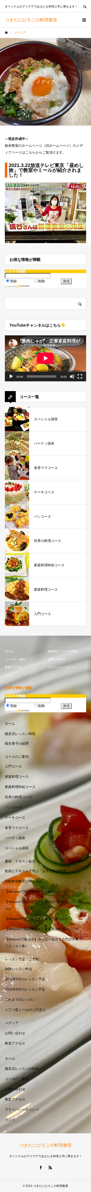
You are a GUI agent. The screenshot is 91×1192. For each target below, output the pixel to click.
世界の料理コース (18, 797)
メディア (11, 1023)
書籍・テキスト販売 (20, 861)
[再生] (11, 376)
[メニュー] (83, 20)
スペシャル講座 (17, 848)
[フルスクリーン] (79, 376)
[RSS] (50, 1167)
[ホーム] (6, 32)
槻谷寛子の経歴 (17, 743)
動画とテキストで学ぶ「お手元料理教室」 (37, 871)
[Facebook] (40, 1167)
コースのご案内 (15, 659)
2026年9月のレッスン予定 (25, 979)
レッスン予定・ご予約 (22, 959)
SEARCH (84, 6)
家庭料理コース (17, 777)
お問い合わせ (57, 659)
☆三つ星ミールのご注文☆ (25, 1010)
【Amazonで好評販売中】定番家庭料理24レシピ (42, 929)
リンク (9, 675)
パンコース (13, 807)
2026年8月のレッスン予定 (25, 989)
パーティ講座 (15, 838)
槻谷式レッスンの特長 (62, 651)
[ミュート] (72, 376)
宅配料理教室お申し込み (23, 881)
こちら (30, 152)
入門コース (13, 766)
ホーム (9, 651)
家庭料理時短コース (20, 787)
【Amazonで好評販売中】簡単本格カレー (36, 919)
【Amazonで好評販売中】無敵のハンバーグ (38, 891)
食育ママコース (17, 828)
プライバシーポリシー (62, 667)
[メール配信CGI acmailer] (24, 286)
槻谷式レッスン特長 (20, 734)
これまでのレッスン (20, 999)
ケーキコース (15, 817)
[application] (45, 358)
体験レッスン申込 (18, 969)
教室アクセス (13, 667)
